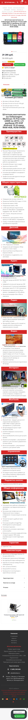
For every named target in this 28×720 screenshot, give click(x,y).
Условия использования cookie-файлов (14, 692)
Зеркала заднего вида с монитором (14, 651)
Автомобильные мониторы (14, 660)
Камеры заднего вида (14, 649)
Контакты (14, 642)
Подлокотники (14, 657)
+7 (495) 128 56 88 (15, 669)
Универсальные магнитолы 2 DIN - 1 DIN (14, 655)
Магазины (14, 640)
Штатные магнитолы (14, 646)
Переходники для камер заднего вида (14, 662)
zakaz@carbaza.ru (15, 673)
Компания (14, 633)
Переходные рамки (14, 653)
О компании (14, 636)
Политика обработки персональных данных (14, 690)
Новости (14, 638)
